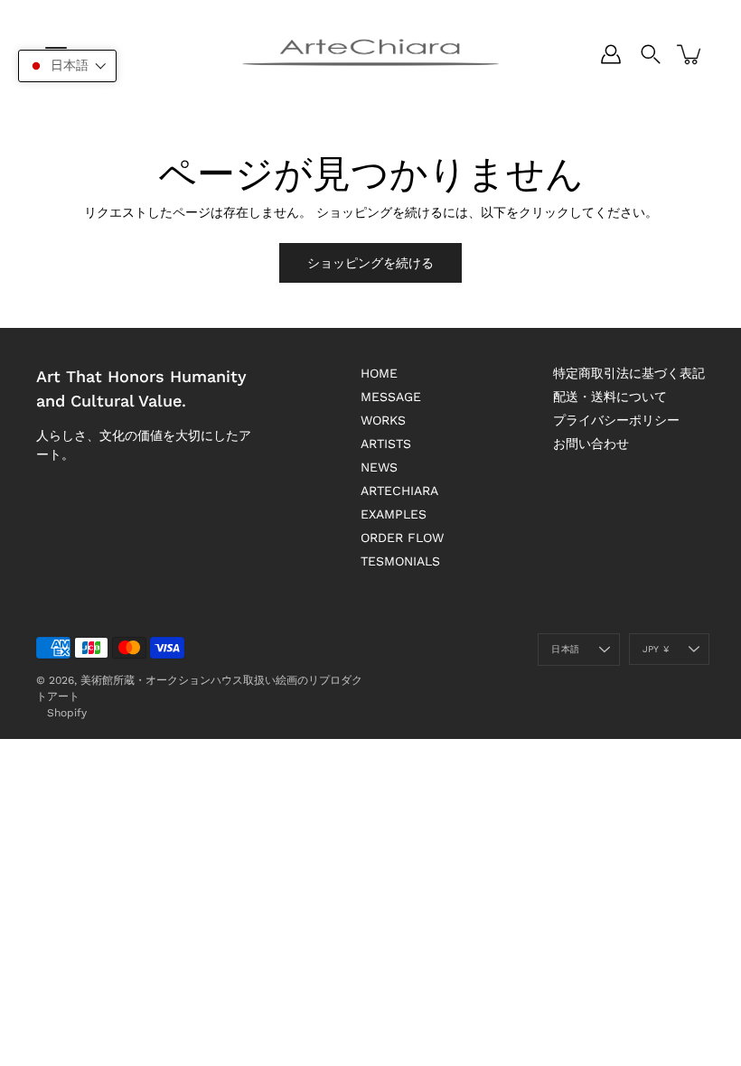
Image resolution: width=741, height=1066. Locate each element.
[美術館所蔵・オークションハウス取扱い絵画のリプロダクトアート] (370, 54)
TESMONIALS (400, 561)
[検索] (650, 54)
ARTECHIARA (399, 490)
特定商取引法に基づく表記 (629, 373)
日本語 (565, 649)
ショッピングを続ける (370, 263)
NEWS (379, 467)
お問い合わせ (591, 443)
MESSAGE (391, 396)
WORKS (383, 420)
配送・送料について (610, 396)
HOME (379, 373)
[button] (67, 66)
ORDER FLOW (402, 537)
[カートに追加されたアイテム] (690, 54)
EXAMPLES (394, 514)
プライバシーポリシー (616, 420)
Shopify (67, 712)
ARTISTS (386, 443)
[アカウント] (610, 54)
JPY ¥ (656, 649)
